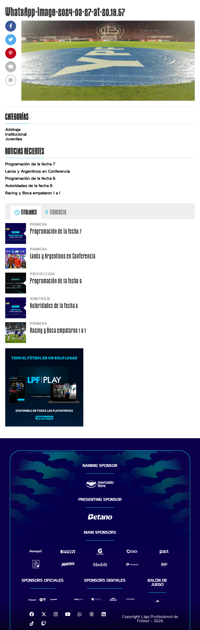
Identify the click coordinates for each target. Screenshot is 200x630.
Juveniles (13, 139)
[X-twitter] (43, 614)
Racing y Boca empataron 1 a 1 (32, 193)
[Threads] (91, 614)
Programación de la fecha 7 (30, 164)
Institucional (16, 134)
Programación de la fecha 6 (30, 178)
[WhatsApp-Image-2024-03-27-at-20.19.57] (108, 99)
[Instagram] (55, 614)
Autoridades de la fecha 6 (29, 186)
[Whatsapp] (79, 614)
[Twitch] (43, 623)
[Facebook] (31, 614)
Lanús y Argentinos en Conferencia (37, 171)
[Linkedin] (103, 614)
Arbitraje (13, 130)
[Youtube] (67, 614)
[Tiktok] (31, 623)
